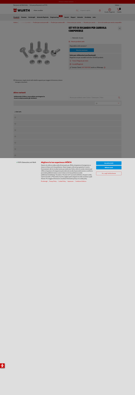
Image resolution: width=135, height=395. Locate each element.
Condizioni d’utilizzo (80, 181)
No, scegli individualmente (109, 173)
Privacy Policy (53, 181)
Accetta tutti (108, 163)
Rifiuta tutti (109, 167)
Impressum (70, 181)
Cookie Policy (62, 181)
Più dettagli (44, 181)
